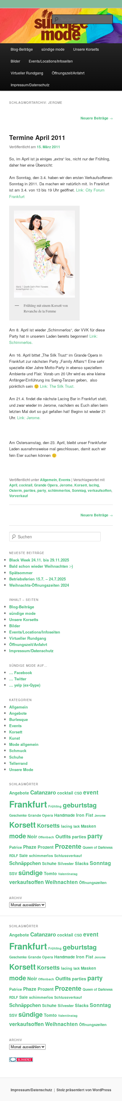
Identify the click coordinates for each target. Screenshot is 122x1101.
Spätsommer (21, 572)
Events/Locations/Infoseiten (51, 60)
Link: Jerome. (29, 417)
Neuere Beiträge (97, 118)
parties (30, 490)
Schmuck (17, 750)
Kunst (14, 738)
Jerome (66, 485)
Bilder (15, 60)
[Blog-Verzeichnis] (21, 1060)
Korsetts (48, 825)
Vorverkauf (18, 495)
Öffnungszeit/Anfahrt (68, 72)
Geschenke (18, 815)
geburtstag (80, 805)
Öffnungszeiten (93, 882)
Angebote (18, 713)
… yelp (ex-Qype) (24, 685)
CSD (78, 793)
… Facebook (20, 672)
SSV (13, 873)
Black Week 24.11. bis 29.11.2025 (39, 560)
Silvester (66, 863)
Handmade (64, 815)
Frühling (55, 806)
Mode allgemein (23, 744)
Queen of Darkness (98, 847)
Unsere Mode (21, 769)
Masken (88, 826)
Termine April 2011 (37, 137)
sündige (30, 872)
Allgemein (48, 479)
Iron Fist (84, 815)
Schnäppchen (25, 863)
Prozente (68, 846)
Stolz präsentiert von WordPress (84, 1089)
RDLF (13, 855)
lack (76, 826)
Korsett (80, 485)
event (90, 792)
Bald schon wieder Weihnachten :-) (41, 566)
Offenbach (46, 837)
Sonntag (79, 490)
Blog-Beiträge (22, 49)
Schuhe (16, 757)
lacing (94, 485)
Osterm (15, 490)
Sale (23, 855)
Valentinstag (68, 874)
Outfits (63, 836)
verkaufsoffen (99, 490)
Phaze (29, 847)
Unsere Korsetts (86, 49)
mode (17, 835)
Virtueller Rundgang (27, 72)
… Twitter (17, 679)
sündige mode (53, 49)
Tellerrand (18, 763)
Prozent (46, 847)
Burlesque (18, 719)
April (13, 485)
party (41, 490)
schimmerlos (59, 490)
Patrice (15, 847)
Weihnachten (61, 881)
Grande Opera (46, 485)
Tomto (50, 873)
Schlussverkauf (68, 855)
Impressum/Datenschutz (30, 84)
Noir (32, 836)
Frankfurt (28, 804)
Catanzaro (43, 792)
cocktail (25, 485)
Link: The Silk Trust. (57, 386)
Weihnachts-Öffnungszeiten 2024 (39, 585)
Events (64, 479)
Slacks (82, 863)
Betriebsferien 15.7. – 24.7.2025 (37, 579)
